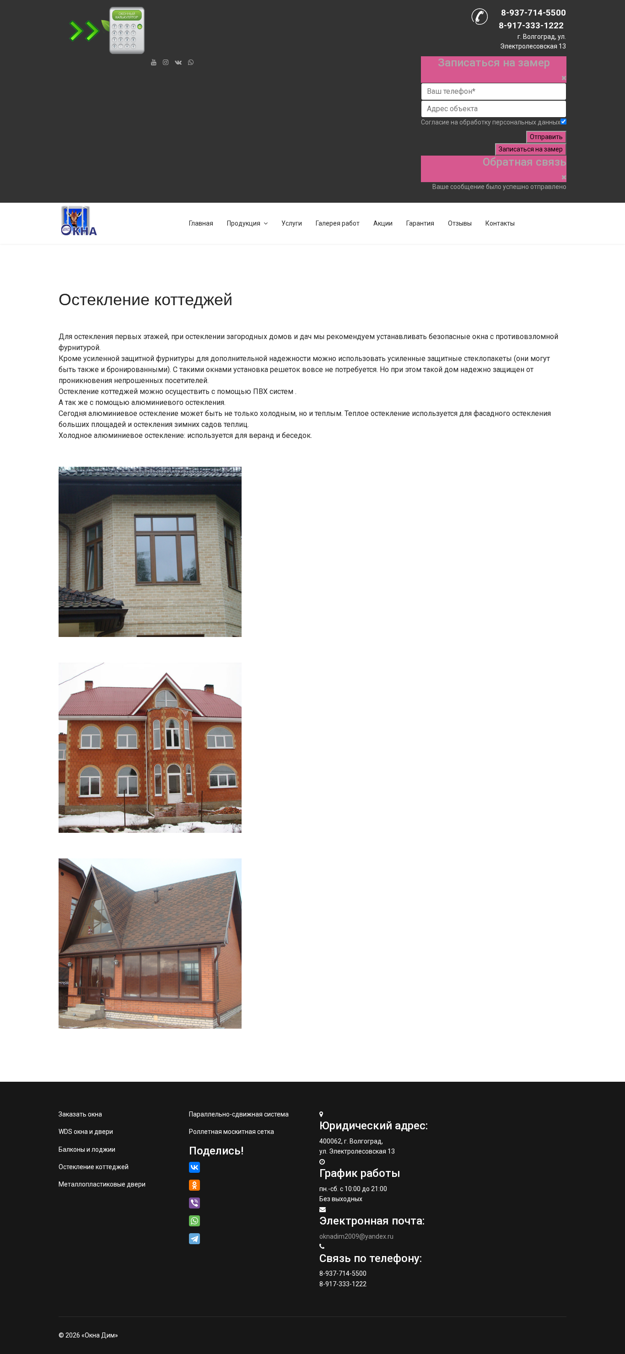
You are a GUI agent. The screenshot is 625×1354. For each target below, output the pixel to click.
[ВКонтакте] (194, 1167)
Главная (201, 223)
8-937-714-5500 (533, 13)
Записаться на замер (531, 149)
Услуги (291, 223)
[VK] (178, 62)
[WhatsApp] (191, 62)
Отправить (546, 136)
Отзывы (460, 223)
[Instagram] (165, 62)
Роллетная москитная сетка (231, 1131)
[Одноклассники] (194, 1185)
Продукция (243, 223)
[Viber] (194, 1203)
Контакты (500, 223)
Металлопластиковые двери (102, 1184)
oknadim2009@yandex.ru (356, 1236)
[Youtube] (153, 62)
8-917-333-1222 (531, 26)
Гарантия (420, 223)
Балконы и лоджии (87, 1149)
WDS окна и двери (86, 1131)
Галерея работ (338, 223)
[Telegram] (195, 1238)
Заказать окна (80, 1114)
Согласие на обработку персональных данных (490, 122)
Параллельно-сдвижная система (239, 1114)
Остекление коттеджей (94, 1167)
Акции (383, 223)
